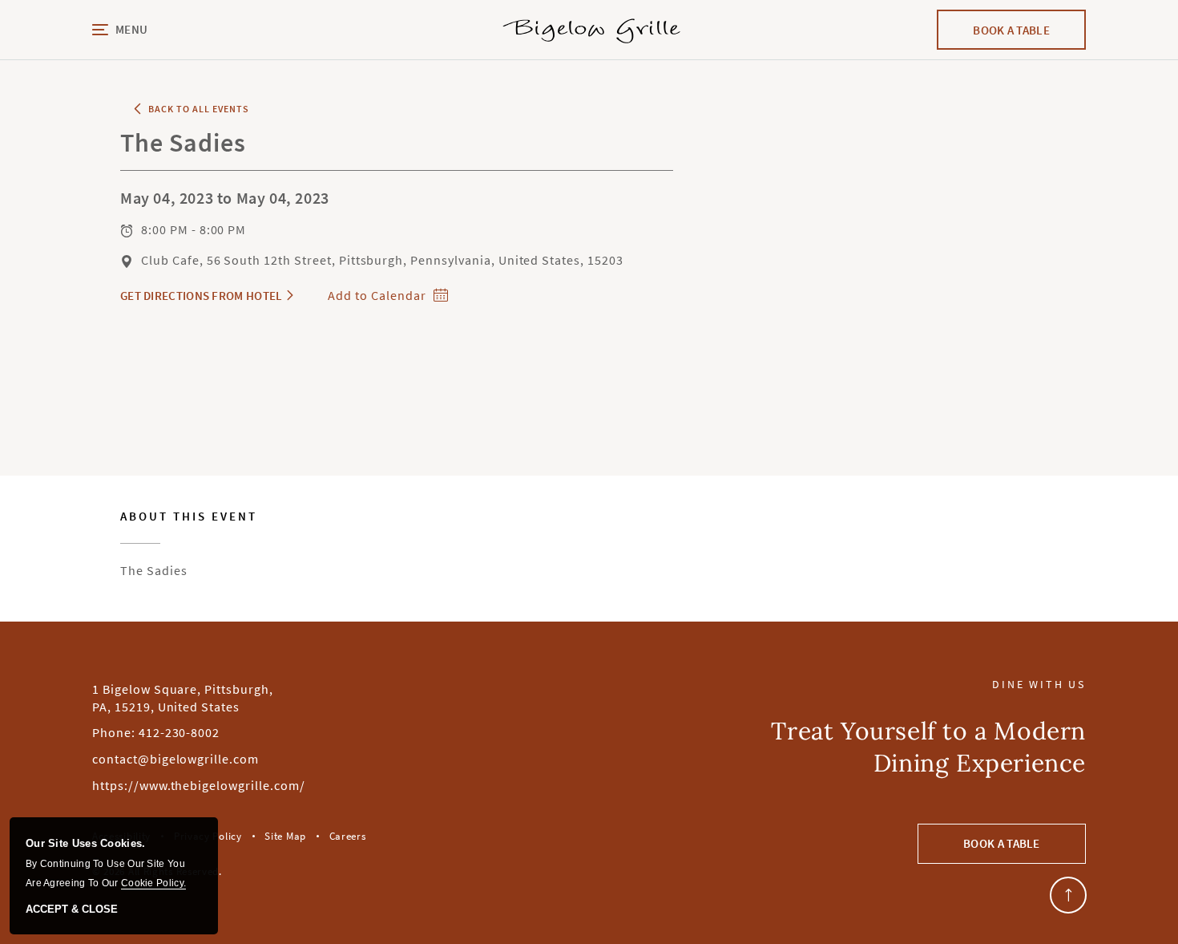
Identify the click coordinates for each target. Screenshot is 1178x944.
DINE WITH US (1039, 684)
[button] (169, 30)
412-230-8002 (179, 732)
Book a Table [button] (1001, 843)
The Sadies (188, 544)
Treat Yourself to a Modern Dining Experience (928, 746)
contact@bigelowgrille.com (175, 759)
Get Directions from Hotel (201, 295)
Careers (347, 836)
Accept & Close (72, 909)
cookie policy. (153, 883)
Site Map (285, 836)
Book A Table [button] (1027, 36)
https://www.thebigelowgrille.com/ (198, 785)
